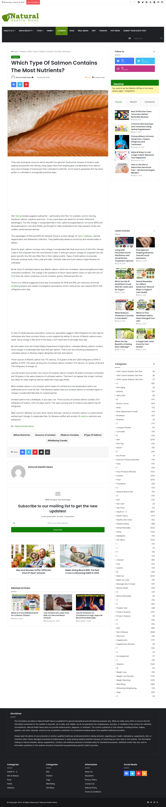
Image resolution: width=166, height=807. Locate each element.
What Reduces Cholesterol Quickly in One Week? (124, 316)
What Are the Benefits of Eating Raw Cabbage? (123, 344)
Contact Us (89, 784)
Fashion (103, 31)
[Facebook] (13, 84)
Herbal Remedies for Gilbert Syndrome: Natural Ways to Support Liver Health (145, 287)
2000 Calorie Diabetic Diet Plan (129, 379)
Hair (118, 500)
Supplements (121, 640)
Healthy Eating (122, 524)
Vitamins (61, 31)
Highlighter (120, 536)
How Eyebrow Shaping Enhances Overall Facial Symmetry (64, 2)
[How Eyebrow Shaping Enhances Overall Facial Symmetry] (145, 242)
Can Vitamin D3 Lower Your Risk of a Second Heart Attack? (56, 615)
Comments (150, 102)
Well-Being (83, 31)
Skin (118, 628)
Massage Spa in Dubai (125, 584)
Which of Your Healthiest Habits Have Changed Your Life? (145, 317)
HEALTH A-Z (9, 31)
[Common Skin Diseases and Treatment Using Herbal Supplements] (122, 127)
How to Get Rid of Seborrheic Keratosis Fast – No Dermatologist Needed (143, 168)
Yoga (71, 31)
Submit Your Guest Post (134, 31)
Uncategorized (122, 656)
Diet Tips (120, 444)
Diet (94, 31)
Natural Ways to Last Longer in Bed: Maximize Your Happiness (142, 155)
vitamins (84, 416)
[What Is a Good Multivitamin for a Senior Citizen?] (25, 602)
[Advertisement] (110, 13)
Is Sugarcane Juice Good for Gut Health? (145, 344)
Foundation (121, 484)
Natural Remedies (123, 596)
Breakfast (120, 415)
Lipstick (119, 568)
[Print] (47, 452)
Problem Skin (121, 608)
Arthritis (119, 391)
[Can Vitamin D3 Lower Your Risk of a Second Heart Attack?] (58, 602)
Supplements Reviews (125, 644)
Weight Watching (123, 680)
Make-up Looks (122, 580)
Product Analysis (123, 612)
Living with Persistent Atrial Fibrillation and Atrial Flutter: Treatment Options (124, 255)
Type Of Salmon (93, 435)
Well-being (16, 216)
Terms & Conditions (93, 792)
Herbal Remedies (123, 528)
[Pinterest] (26, 84)
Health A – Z (121, 512)
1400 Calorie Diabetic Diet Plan (129, 375)
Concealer (120, 432)
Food (39, 31)
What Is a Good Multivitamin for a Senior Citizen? (24, 614)
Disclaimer (89, 776)
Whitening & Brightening (126, 688)
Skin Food (120, 636)
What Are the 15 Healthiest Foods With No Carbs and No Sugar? (124, 285)
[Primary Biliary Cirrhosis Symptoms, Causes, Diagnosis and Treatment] (122, 142)
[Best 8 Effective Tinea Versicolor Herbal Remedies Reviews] (122, 115)
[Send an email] (32, 77)
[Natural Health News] (20, 16)
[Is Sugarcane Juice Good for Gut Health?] (145, 333)
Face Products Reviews (126, 472)
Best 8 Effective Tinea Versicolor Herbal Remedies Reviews (141, 114)
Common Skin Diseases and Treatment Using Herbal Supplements (142, 127)
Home (15, 51)
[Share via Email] (41, 452)
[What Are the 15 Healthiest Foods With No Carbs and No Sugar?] (124, 273)
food (13, 276)
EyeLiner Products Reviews (127, 460)
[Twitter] (20, 84)
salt (54, 399)
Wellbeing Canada (58, 440)
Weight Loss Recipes (125, 676)
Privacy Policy (91, 780)
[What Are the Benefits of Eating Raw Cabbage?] (124, 333)
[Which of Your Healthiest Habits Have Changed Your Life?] (145, 305)
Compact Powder (123, 428)
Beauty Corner (122, 403)
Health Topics (122, 516)
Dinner (119, 448)
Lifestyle (120, 560)
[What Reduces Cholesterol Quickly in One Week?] (124, 305)
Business (120, 420)
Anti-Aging (120, 387)
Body (118, 407)
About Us (89, 772)
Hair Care (120, 504)
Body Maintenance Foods (127, 411)
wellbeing (15, 286)
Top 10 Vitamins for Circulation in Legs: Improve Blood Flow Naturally (89, 615)
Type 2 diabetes (84, 236)
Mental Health (122, 588)
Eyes (118, 464)
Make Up (120, 576)
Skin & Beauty (25, 31)
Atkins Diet (120, 395)
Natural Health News (23, 77)
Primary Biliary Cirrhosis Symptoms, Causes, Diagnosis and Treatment (142, 140)
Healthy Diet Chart (124, 520)
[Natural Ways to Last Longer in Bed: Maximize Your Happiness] (122, 156)
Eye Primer (121, 456)
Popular (118, 102)
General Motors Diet (124, 492)
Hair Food (120, 508)
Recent (133, 102)
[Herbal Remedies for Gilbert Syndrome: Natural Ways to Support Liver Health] (145, 273)
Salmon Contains (70, 435)
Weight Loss (121, 672)
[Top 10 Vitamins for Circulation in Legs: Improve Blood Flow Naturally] (90, 602)
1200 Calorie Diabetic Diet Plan (129, 371)
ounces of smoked (46, 435)
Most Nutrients (22, 435)
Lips (118, 564)
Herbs (49, 31)
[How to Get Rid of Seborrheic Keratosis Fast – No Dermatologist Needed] (122, 168)
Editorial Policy (91, 788)
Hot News (115, 31)
